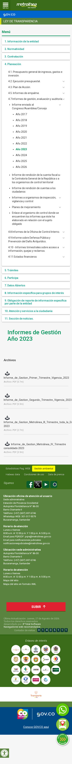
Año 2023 (21, 149)
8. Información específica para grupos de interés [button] (34, 293)
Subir (36, 607)
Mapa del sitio (10, 580)
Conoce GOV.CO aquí (36, 727)
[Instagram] (53, 483)
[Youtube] (46, 483)
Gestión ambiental (43, 468)
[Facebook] (30, 483)
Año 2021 (21, 137)
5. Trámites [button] (11, 270)
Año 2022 (21, 143)
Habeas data (13, 474)
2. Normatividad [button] (14, 49)
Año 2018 (21, 120)
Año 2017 (21, 114)
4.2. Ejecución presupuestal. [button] (24, 81)
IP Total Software (32, 624)
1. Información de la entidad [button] (22, 41)
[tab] (36, 41)
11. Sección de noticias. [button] (19, 318)
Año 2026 (21, 166)
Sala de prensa (56, 474)
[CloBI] (58, 5)
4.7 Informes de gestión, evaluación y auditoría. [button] (35, 98)
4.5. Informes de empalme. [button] (24, 93)
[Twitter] (38, 483)
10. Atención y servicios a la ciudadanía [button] (28, 311)
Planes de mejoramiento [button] (26, 207)
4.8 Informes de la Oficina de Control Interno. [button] (34, 231)
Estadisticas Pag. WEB (18, 468)
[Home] (27, 5)
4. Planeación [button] (13, 64)
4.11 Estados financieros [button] (22, 256)
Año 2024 (21, 155)
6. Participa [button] (11, 277)
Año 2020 (21, 131)
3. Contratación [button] (14, 56)
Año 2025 (21, 161)
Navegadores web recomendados (22, 626)
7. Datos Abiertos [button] (15, 285)
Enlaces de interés (36, 640)
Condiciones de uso (34, 474)
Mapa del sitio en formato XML (19, 584)
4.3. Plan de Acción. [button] (19, 87)
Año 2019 (21, 125)
